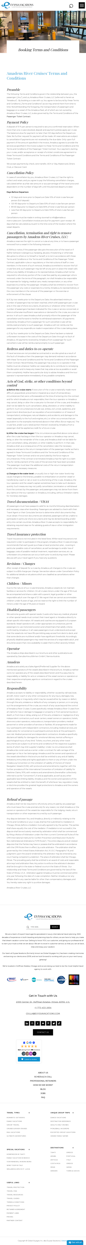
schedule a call (43, 1077)
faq (43, 1097)
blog (43, 1089)
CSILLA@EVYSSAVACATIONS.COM (43, 1013)
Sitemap (65, 1241)
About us (43, 1073)
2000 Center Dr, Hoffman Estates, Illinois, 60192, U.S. (43, 1002)
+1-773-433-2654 (43, 1008)
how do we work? (43, 1085)
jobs (43, 1093)
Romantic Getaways (16, 1117)
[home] (18, 5)
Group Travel (13, 1125)
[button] (82, 5)
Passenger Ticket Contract (18, 116)
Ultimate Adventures (16, 1136)
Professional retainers (43, 1081)
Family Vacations (14, 1121)
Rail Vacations (13, 1132)
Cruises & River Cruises (17, 1128)
